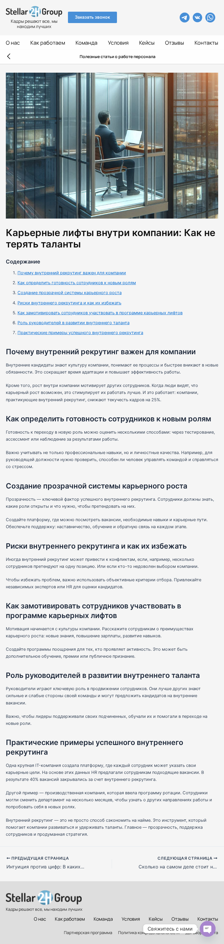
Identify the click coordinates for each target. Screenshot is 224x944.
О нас (13, 42)
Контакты (206, 42)
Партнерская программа (88, 932)
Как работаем (47, 42)
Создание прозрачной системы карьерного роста (70, 292)
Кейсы (147, 42)
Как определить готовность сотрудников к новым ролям (77, 282)
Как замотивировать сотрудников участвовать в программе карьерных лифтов (100, 312)
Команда (86, 42)
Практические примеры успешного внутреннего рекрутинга (80, 332)
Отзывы (174, 42)
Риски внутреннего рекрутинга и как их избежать (69, 303)
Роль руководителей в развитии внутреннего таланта (74, 322)
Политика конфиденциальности (149, 932)
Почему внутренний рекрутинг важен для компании (72, 272)
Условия (118, 42)
